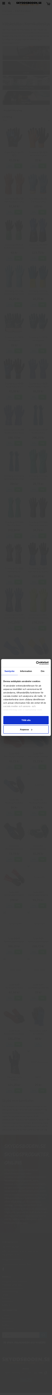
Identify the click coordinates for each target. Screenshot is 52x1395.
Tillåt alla (26, 720)
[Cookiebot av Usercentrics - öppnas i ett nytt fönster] (37, 663)
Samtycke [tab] (9, 671)
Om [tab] (42, 671)
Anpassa (24, 729)
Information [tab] (26, 671)
